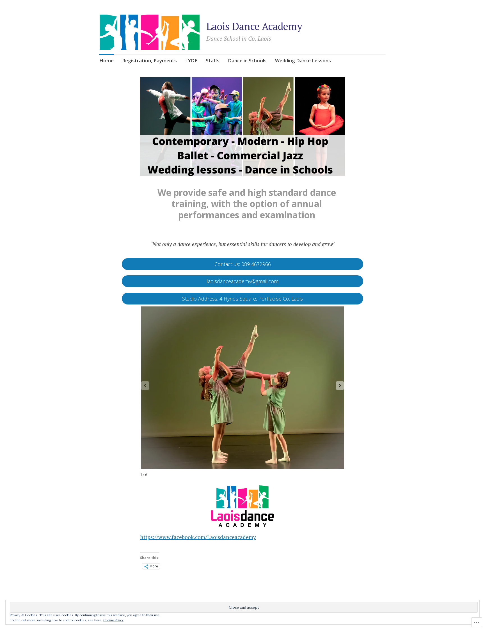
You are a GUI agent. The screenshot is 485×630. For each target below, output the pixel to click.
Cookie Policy (113, 620)
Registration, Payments (149, 60)
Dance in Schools (247, 60)
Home (106, 60)
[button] (340, 385)
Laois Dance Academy (254, 26)
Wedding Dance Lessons (303, 60)
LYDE (191, 60)
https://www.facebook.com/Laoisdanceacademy (198, 536)
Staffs (212, 60)
